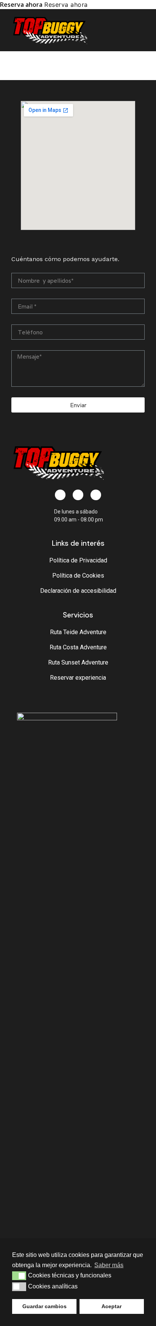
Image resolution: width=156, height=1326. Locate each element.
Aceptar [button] (111, 1306)
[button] (141, 30)
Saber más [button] (108, 1265)
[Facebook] (60, 495)
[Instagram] (95, 495)
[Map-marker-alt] (78, 495)
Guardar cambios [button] (44, 1306)
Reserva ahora (21, 4)
